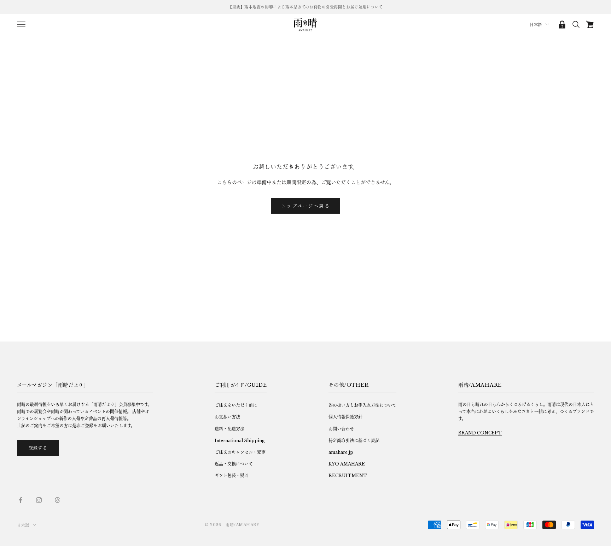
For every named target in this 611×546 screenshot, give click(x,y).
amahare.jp (340, 452)
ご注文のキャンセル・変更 (240, 452)
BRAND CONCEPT (480, 432)
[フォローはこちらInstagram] (38, 500)
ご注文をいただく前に (236, 405)
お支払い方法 (227, 417)
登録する (38, 448)
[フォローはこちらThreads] (57, 500)
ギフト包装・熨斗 (232, 475)
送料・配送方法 (229, 429)
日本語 (536, 24)
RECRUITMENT (347, 475)
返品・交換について (234, 464)
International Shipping (240, 440)
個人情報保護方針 (345, 417)
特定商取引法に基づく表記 (353, 440)
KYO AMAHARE (346, 464)
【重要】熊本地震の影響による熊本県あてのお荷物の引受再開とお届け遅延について (305, 7)
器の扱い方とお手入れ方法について (362, 405)
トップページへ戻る (305, 205)
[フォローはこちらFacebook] (20, 500)
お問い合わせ (341, 429)
